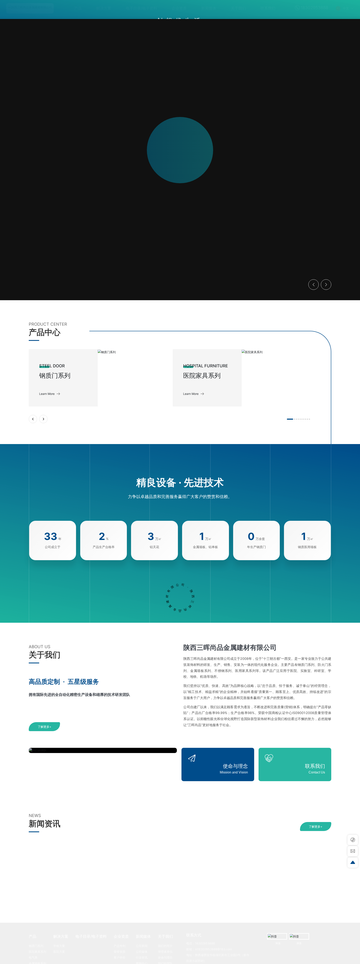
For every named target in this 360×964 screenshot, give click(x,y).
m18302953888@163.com (213, 949)
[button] (33, 288)
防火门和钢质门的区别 (208, 905)
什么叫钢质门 (276, 905)
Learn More (47, 393)
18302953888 (314, 7)
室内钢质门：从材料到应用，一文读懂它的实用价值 (71, 906)
